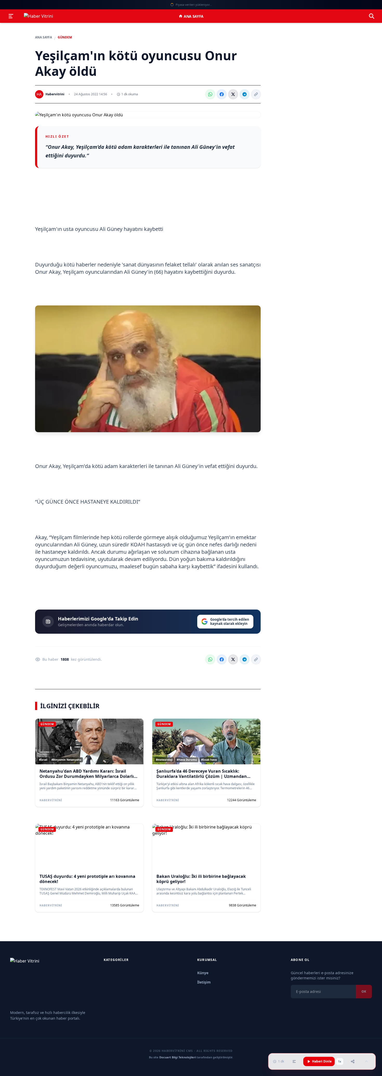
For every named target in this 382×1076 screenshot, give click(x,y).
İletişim (204, 982)
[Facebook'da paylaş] (221, 94)
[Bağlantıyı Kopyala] (256, 94)
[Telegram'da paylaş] (244, 94)
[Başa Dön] (366, 1061)
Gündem (65, 37)
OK (363, 991)
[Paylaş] (352, 1061)
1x (339, 1061)
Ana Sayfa (193, 16)
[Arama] (371, 16)
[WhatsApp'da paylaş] (210, 94)
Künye (202, 972)
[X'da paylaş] (233, 94)
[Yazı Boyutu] (294, 1061)
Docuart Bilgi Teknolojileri (177, 1057)
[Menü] (11, 16)
